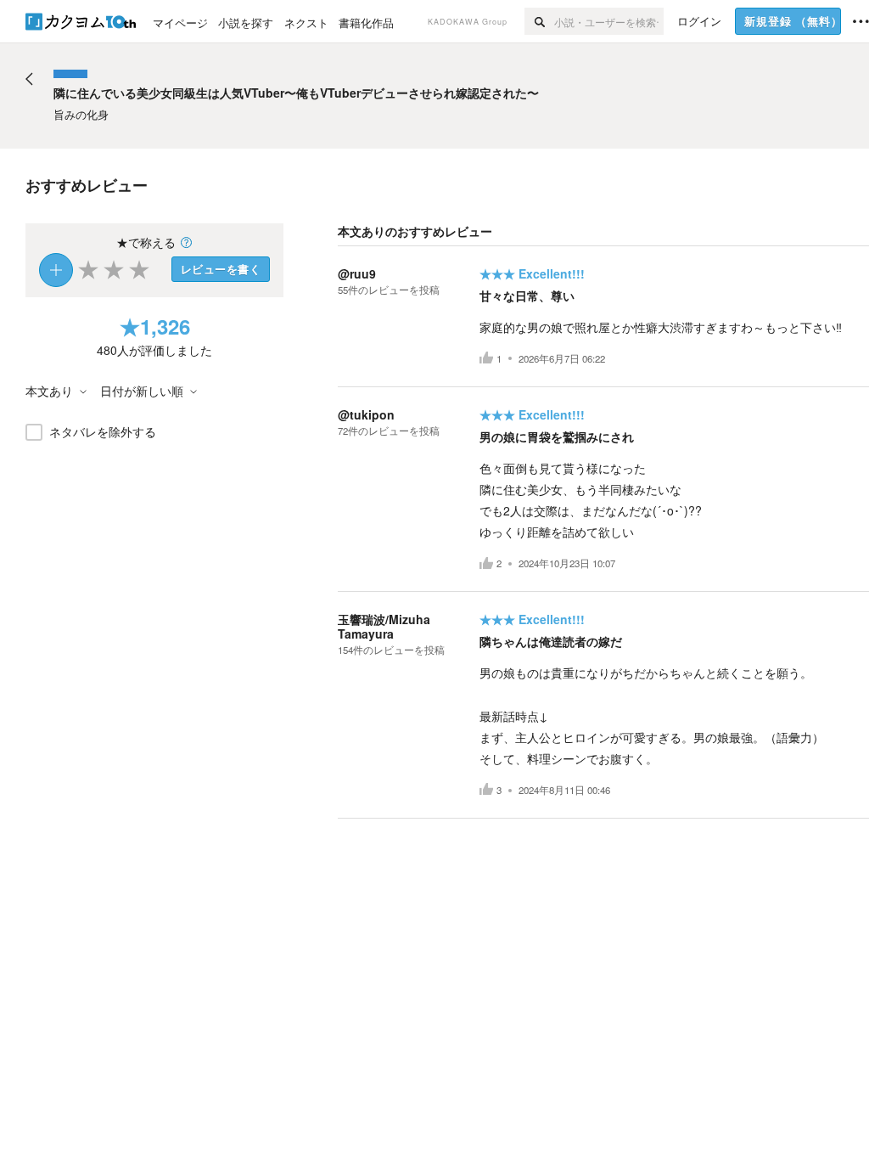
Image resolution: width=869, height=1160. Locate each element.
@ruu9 (357, 273)
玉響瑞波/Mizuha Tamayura (384, 626)
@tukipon (366, 414)
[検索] (539, 21)
